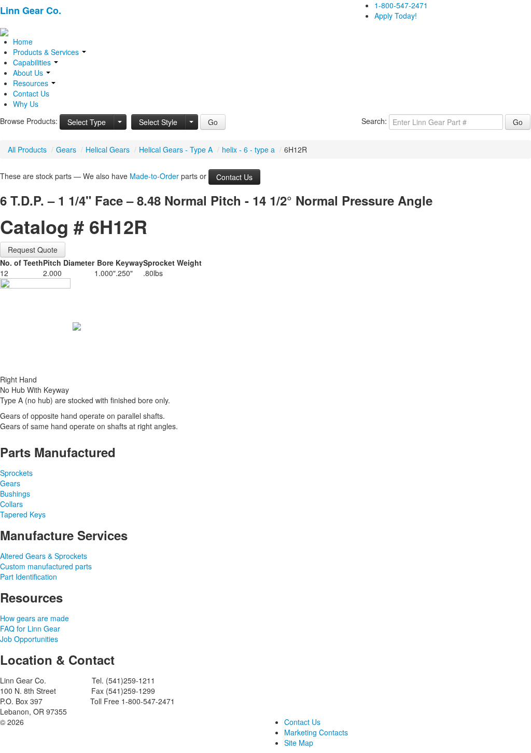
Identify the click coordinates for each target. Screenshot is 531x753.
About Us (29, 72)
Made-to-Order (154, 176)
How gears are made (34, 618)
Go (213, 122)
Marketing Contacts (316, 732)
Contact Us (31, 93)
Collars (11, 504)
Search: (374, 121)
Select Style (158, 122)
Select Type (86, 122)
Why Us (25, 104)
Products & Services (47, 52)
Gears (66, 149)
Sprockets (16, 473)
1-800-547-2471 (401, 5)
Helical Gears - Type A (176, 149)
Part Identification (28, 576)
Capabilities (33, 62)
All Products (27, 149)
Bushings (15, 493)
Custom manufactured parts (46, 566)
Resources (31, 83)
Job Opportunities (29, 639)
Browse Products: (29, 121)
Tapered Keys (23, 514)
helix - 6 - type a (248, 149)
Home (23, 41)
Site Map (298, 742)
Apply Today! (395, 15)
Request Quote (33, 249)
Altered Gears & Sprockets (43, 556)
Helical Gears (108, 149)
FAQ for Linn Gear (30, 628)
